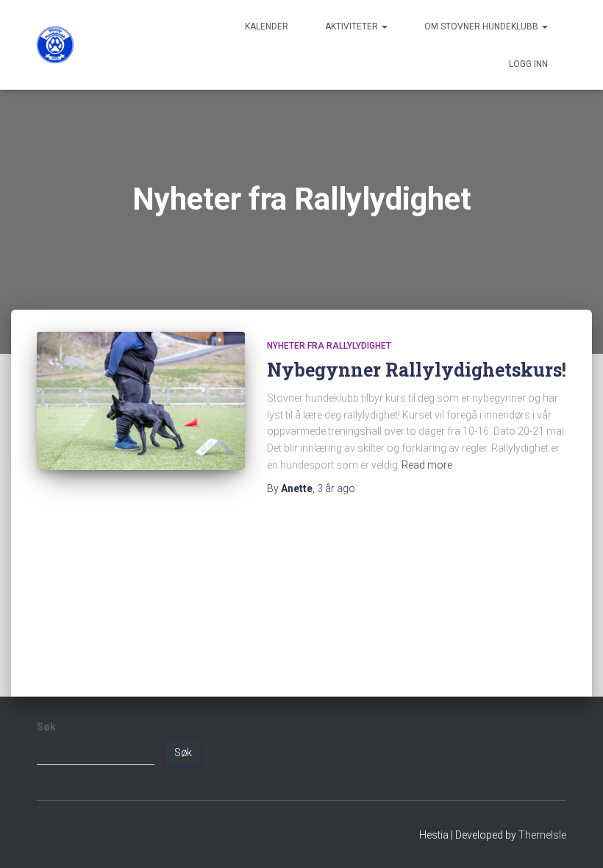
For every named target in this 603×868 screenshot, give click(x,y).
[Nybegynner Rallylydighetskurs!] (141, 401)
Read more (427, 465)
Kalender (266, 26)
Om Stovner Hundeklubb (482, 26)
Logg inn (528, 64)
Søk (46, 727)
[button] (384, 26)
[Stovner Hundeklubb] (55, 44)
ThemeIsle (542, 835)
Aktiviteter (352, 26)
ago (336, 488)
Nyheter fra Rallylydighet (329, 346)
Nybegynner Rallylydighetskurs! (416, 369)
